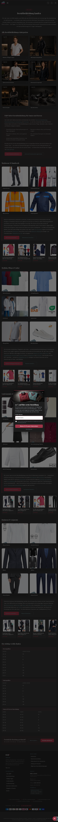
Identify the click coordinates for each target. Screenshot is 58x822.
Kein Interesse (29, 429)
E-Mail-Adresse (18, 414)
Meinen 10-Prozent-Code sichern (29, 426)
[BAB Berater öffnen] (55, 819)
